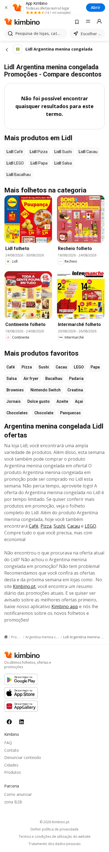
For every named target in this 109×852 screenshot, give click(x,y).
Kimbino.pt (24, 586)
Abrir (95, 7)
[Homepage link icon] (6, 637)
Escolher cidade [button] (92, 33)
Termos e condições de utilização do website (55, 836)
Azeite (62, 401)
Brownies (15, 390)
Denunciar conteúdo (22, 757)
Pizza (27, 367)
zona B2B (13, 802)
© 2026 (54, 822)
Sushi (44, 367)
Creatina (75, 390)
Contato (11, 750)
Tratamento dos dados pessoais (54, 844)
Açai (79, 401)
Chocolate (43, 413)
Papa (95, 367)
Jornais (13, 401)
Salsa (11, 378)
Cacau (61, 367)
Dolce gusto (38, 401)
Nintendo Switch (45, 390)
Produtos (12, 772)
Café (10, 367)
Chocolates (17, 413)
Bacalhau (53, 378)
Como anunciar (18, 794)
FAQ (8, 742)
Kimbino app (64, 606)
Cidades (11, 765)
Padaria (76, 378)
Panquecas (70, 413)
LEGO (79, 367)
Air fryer (31, 378)
